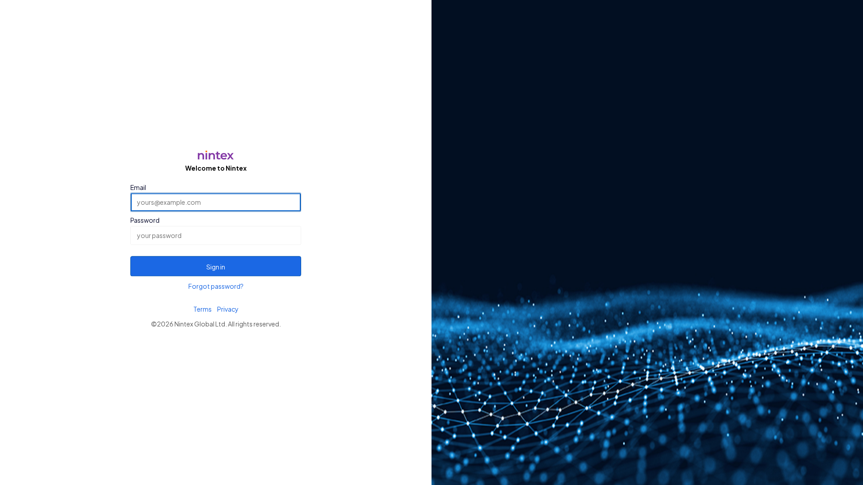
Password (145, 220)
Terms (202, 309)
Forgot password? (216, 286)
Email (138, 187)
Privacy (228, 309)
